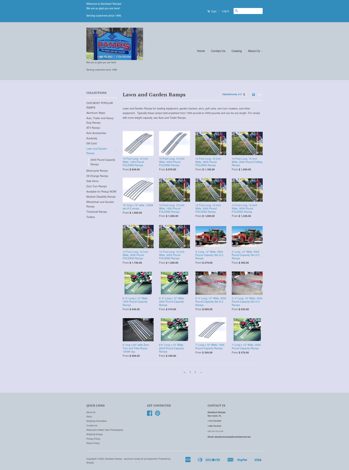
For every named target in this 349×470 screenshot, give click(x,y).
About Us (254, 51)
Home (201, 51)
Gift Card (91, 143)
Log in (225, 11)
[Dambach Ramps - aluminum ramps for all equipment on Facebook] (149, 414)
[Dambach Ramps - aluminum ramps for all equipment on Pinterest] (157, 414)
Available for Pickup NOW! (101, 191)
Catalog (237, 51)
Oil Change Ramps (97, 176)
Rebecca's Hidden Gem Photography (104, 429)
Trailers (90, 217)
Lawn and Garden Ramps (96, 151)
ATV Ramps (93, 127)
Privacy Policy (93, 438)
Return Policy (93, 443)
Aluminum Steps (95, 113)
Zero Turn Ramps (96, 186)
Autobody (91, 138)
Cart (213, 11)
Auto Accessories (96, 133)
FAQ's (89, 416)
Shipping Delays (94, 434)
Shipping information (96, 420)
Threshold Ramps (96, 211)
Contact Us (218, 51)
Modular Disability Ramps (101, 196)
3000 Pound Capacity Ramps (103, 162)
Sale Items (92, 181)
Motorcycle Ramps (97, 170)
